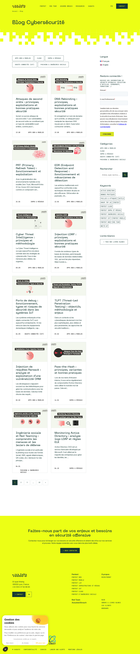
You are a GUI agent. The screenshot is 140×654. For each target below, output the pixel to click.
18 (39, 482)
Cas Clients (106, 605)
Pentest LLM (76, 583)
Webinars (105, 608)
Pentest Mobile (78, 580)
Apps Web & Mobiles (23, 58)
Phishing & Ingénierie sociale (53, 65)
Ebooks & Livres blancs (111, 603)
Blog (103, 600)
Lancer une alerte (57, 649)
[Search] (125, 175)
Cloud (39, 58)
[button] (5, 649)
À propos (105, 574)
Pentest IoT (76, 589)
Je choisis (25, 643)
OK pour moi (40, 643)
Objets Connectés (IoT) (24, 65)
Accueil (15, 11)
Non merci (9, 643)
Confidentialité (30, 649)
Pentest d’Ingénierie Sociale (84, 594)
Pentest (43, 6)
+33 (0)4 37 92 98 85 (21, 587)
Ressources (80, 6)
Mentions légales (75, 649)
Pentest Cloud (77, 591)
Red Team (53, 6)
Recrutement (106, 577)
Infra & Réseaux (54, 58)
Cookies (43, 649)
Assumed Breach (66, 6)
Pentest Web (76, 577)
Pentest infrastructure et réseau (86, 586)
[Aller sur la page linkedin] (29, 594)
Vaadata (91, 6)
